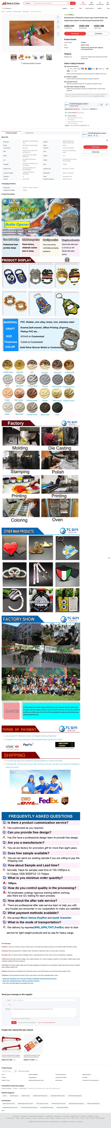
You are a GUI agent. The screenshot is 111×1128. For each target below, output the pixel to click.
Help (80, 8)
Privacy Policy (80, 1121)
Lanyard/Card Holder (61, 1077)
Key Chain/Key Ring (60, 1074)
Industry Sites (66, 1116)
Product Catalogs (24, 1071)
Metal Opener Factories (9, 1103)
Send (14, 1022)
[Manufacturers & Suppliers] (10, 3)
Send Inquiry (75, 33)
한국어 (68, 1118)
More (3, 1110)
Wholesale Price (57, 1116)
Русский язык (41, 1118)
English (17, 1118)
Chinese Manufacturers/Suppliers (36, 1116)
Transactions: (89, 109)
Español (22, 1118)
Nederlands (58, 1118)
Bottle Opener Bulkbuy (62, 1107)
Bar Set (5, 1095)
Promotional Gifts (17, 11)
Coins (3, 1074)
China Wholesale (49, 1116)
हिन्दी (77, 1118)
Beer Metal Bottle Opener (47, 1107)
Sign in (107, 4)
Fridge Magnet (32, 1077)
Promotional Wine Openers (75, 1095)
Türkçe (87, 1118)
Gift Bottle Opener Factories (59, 1103)
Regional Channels (75, 1116)
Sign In (67, 125)
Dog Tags (84, 1077)
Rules (108, 8)
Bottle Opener (26, 11)
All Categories (7, 8)
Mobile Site (90, 1116)
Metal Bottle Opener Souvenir (10, 1107)
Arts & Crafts (9, 11)
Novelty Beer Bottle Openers (58, 1095)
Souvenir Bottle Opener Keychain (29, 1107)
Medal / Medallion (33, 1074)
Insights (96, 1116)
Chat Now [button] (99, 33)
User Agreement (64, 1121)
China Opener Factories (42, 1103)
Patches (4, 1077)
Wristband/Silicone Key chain (36, 1080)
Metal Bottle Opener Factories (25, 1103)
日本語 (73, 1118)
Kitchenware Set (14, 1095)
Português (28, 1118)
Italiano (47, 1118)
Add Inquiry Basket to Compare (32, 63)
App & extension (89, 8)
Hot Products (16, 1116)
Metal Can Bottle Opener (93, 1103)
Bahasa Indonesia (100, 1118)
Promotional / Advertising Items (90, 1080)
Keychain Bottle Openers (36, 11)
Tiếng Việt (92, 1118)
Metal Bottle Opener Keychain (76, 1103)
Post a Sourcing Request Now (46, 1022)
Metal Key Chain (26, 1095)
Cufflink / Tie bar (6, 1080)
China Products (23, 1116)
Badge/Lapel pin (86, 1074)
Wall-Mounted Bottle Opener (40, 1095)
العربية (64, 1118)
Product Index (84, 1116)
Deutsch (52, 1118)
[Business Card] (107, 140)
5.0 (89, 135)
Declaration (72, 1121)
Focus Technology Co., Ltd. (45, 1121)
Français (34, 1118)
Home (3, 11)
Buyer (72, 8)
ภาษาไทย (82, 1118)
